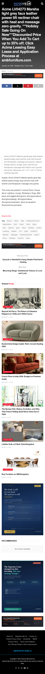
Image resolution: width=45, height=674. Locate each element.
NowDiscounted (26, 235)
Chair (22, 224)
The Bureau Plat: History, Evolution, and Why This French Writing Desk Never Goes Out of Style (20, 411)
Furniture (10, 71)
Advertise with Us (21, 636)
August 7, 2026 (7, 317)
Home (4, 71)
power (36, 235)
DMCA (35, 639)
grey (18, 228)
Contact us (33, 636)
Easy (34, 224)
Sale (28, 238)
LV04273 (34, 231)
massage (14, 235)
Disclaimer (26, 639)
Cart (15, 224)
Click (28, 224)
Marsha (5, 235)
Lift (20, 231)
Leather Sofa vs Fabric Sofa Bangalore (18, 444)
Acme (16, 221)
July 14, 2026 (7, 477)
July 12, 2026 (7, 447)
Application (7, 224)
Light (26, 231)
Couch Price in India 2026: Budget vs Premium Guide (21, 377)
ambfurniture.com (33, 221)
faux (4, 228)
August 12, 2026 (8, 382)
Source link (6, 216)
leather (14, 231)
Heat (24, 228)
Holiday (31, 228)
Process (12, 238)
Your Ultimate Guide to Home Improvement (22, 644)
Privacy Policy (13, 642)
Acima (9, 221)
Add (22, 221)
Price (5, 238)
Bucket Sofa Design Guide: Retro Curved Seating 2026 (22, 345)
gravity (11, 228)
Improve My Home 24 (28, 659)
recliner (21, 238)
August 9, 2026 (7, 349)
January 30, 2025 (7, 66)
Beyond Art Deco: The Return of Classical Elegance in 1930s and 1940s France (19, 312)
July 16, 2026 (7, 417)
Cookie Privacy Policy (13, 639)
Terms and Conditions (27, 642)
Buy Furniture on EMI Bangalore (15, 474)
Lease (39, 228)
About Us (10, 636)
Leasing (6, 231)
